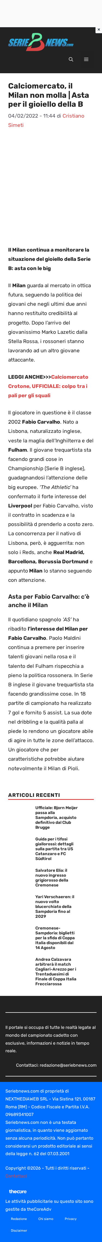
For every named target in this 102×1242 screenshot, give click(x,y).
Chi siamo (45, 1219)
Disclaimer (19, 1230)
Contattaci (16, 1176)
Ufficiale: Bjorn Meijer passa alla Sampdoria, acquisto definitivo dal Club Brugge (56, 817)
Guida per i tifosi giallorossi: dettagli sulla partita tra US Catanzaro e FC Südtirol (54, 849)
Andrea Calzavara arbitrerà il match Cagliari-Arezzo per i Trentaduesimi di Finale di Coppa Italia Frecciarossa (55, 971)
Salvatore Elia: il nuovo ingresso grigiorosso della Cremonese (51, 878)
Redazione (19, 1219)
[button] (71, 59)
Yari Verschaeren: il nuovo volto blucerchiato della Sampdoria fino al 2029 (54, 906)
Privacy (71, 1219)
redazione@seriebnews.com (68, 1065)
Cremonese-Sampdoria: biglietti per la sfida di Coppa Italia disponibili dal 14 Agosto (55, 938)
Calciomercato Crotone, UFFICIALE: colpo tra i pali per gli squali (48, 386)
